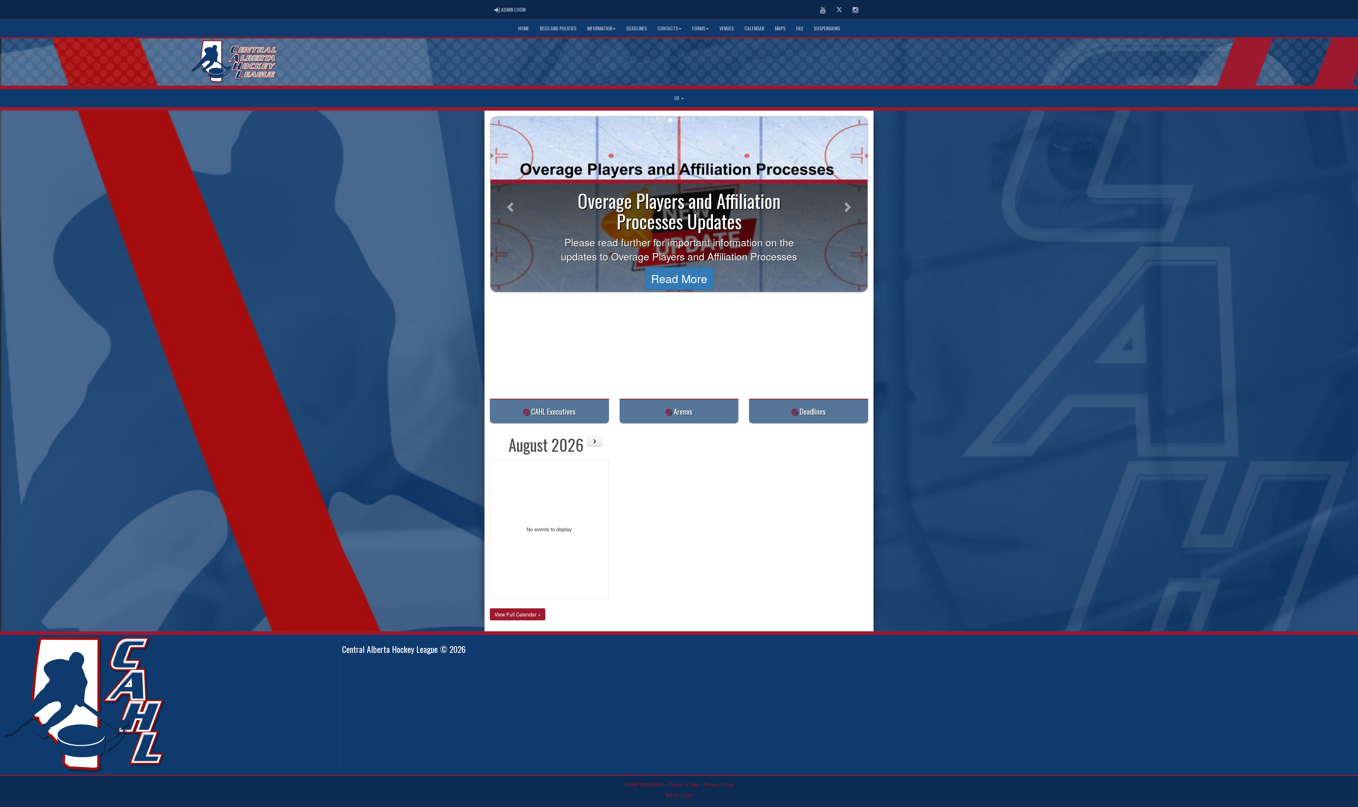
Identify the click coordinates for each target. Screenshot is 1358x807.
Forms (698, 28)
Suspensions (827, 28)
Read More (679, 278)
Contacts (667, 28)
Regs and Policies (558, 28)
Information (599, 28)
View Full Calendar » (517, 614)
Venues (726, 28)
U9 (677, 98)
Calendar (754, 28)
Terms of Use (683, 784)
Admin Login (679, 795)
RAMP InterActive (644, 784)
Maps (780, 28)
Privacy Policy (718, 784)
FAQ (799, 28)
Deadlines (636, 28)
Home (523, 28)
